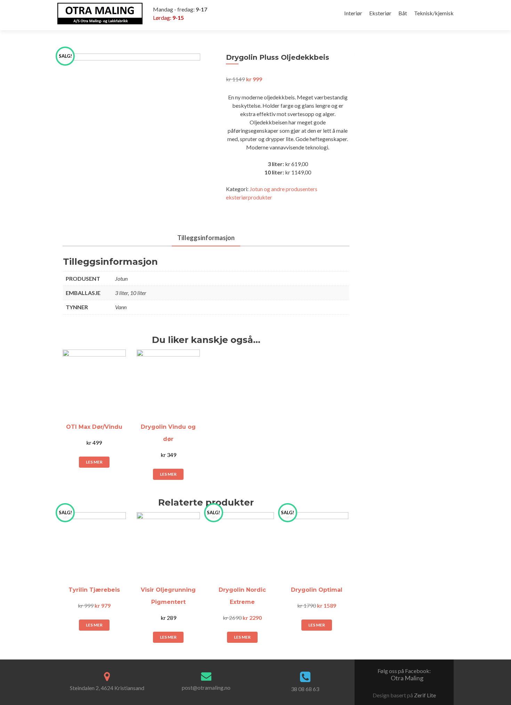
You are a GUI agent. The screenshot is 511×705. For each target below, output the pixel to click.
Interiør (353, 13)
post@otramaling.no (206, 687)
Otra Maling (404, 674)
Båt (402, 13)
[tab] (206, 238)
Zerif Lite (425, 695)
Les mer (94, 462)
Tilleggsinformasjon (206, 237)
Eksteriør (380, 13)
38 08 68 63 (305, 689)
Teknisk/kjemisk (434, 13)
